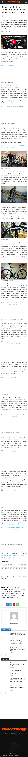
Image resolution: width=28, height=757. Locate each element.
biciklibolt (19, 587)
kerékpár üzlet (5, 593)
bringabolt (11, 589)
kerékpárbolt (11, 593)
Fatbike (10, 591)
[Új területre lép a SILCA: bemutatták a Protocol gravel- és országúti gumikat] (5, 665)
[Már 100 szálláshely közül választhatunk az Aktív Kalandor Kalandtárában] (5, 672)
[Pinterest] (14, 604)
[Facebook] (7, 604)
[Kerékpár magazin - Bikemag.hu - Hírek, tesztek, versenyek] (14, 1)
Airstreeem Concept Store (11, 587)
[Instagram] (15, 743)
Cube (3, 591)
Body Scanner (4, 589)
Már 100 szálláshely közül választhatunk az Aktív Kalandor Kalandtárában (17, 672)
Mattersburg (4, 595)
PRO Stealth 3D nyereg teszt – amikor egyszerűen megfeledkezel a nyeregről (18, 649)
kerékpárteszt (18, 593)
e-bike (6, 591)
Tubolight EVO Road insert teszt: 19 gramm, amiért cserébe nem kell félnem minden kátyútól (18, 635)
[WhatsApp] (17, 604)
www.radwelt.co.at (15, 138)
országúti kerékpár (21, 595)
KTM (23, 593)
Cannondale (17, 589)
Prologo (3, 597)
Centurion (23, 589)
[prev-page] (2, 655)
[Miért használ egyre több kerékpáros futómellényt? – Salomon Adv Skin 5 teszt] (5, 642)
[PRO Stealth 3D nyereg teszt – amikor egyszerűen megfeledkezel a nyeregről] (5, 650)
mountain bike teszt (12, 595)
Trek (17, 597)
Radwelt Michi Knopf (11, 597)
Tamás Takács (9, 16)
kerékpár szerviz (17, 591)
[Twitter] (10, 604)
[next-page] (5, 655)
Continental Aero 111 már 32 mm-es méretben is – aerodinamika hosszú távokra (18, 687)
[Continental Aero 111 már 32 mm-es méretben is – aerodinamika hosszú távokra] (5, 688)
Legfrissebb (5, 659)
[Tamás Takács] (2, 16)
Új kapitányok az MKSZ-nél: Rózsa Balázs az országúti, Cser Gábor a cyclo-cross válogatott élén (17, 680)
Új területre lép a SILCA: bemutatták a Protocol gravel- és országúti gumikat (18, 664)
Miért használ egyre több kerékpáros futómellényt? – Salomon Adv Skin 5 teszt (16, 642)
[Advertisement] (14, 707)
